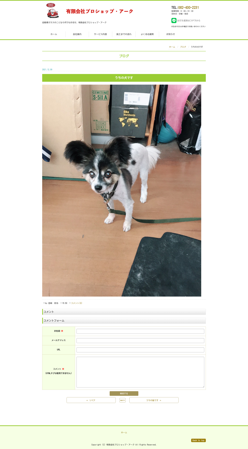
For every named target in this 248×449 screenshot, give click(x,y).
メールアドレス (59, 340)
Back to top (198, 440)
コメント (58, 371)
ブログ (183, 47)
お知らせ (170, 34)
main (122, 400)
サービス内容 (100, 34)
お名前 (58, 331)
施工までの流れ (123, 34)
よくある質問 (147, 34)
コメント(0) (76, 303)
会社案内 (77, 34)
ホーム (54, 34)
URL (58, 350)
